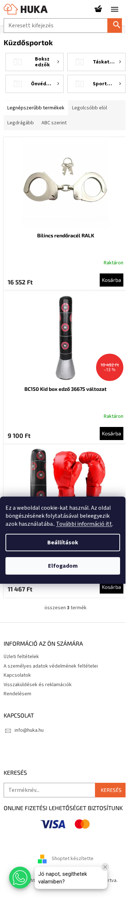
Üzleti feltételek (21, 656)
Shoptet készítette (73, 859)
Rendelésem (17, 693)
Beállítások (62, 543)
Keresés (117, 25)
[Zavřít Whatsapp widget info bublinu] (105, 867)
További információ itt (84, 524)
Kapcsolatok (17, 675)
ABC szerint (54, 123)
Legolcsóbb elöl (89, 108)
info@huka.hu (29, 730)
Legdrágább (20, 123)
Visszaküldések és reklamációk (38, 684)
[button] (20, 878)
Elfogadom (63, 566)
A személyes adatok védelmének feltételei (51, 666)
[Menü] (114, 9)
